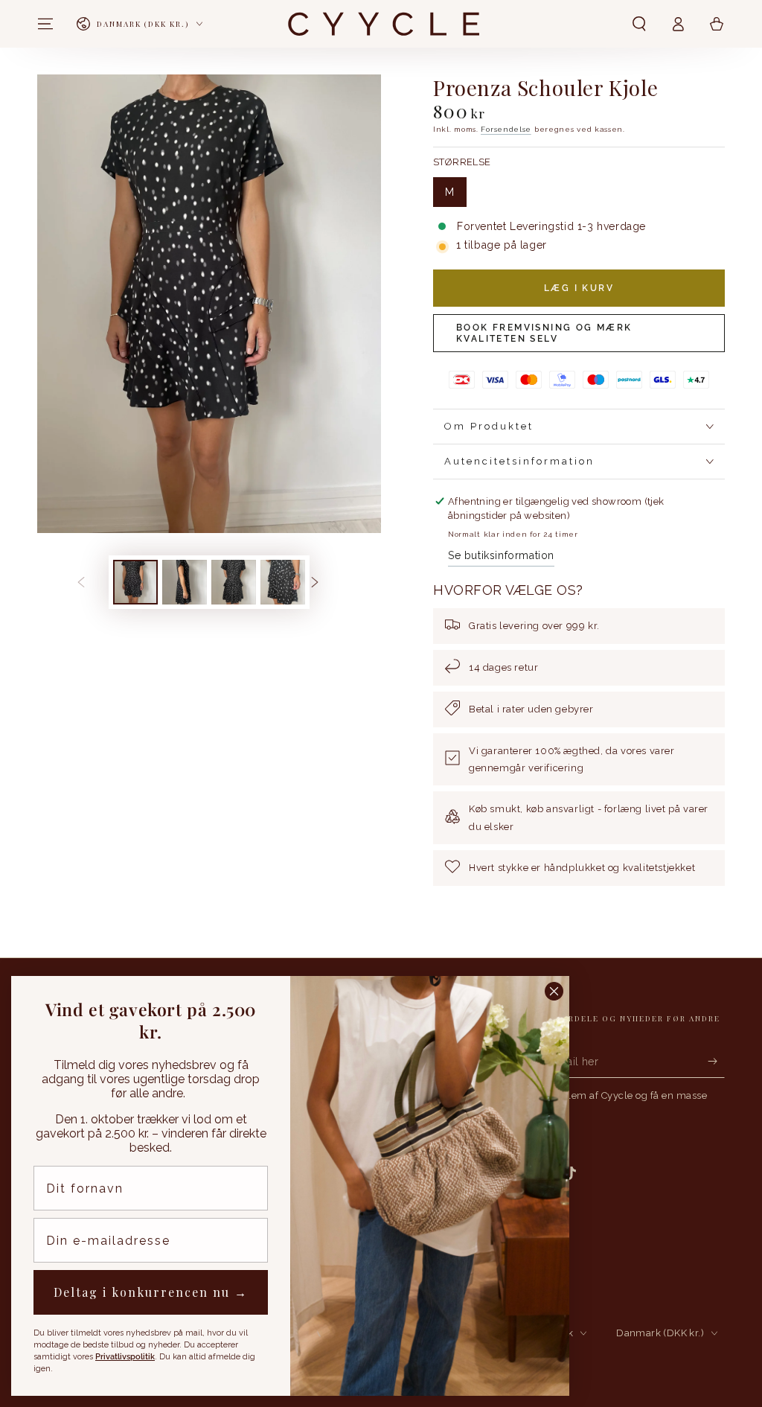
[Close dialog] (554, 991)
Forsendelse (506, 129)
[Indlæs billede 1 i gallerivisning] (135, 582)
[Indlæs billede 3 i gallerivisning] (233, 582)
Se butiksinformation (501, 555)
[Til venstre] (92, 582)
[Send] (716, 1060)
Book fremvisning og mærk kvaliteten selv (544, 332)
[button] (639, 23)
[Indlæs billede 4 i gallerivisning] (282, 582)
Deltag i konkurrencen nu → (151, 1292)
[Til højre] (326, 582)
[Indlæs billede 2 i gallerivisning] (184, 582)
